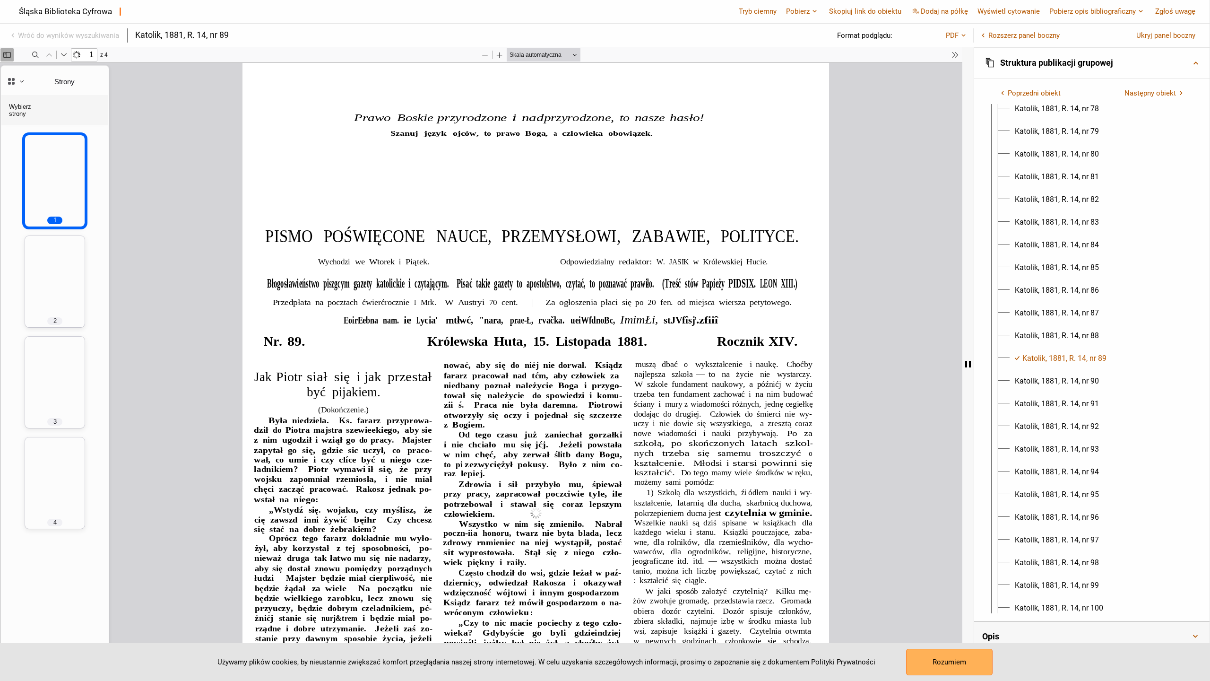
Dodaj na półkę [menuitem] (944, 11)
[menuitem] (1056, 108)
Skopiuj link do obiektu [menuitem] (865, 11)
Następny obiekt (1150, 93)
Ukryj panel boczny (1165, 35)
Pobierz (798, 11)
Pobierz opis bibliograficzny (1092, 11)
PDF (952, 35)
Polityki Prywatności (843, 662)
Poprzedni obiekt (1034, 93)
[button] (1092, 63)
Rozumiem (949, 662)
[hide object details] (968, 364)
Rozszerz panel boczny (1024, 35)
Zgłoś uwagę (1175, 11)
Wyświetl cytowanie (1008, 11)
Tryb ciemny (758, 11)
